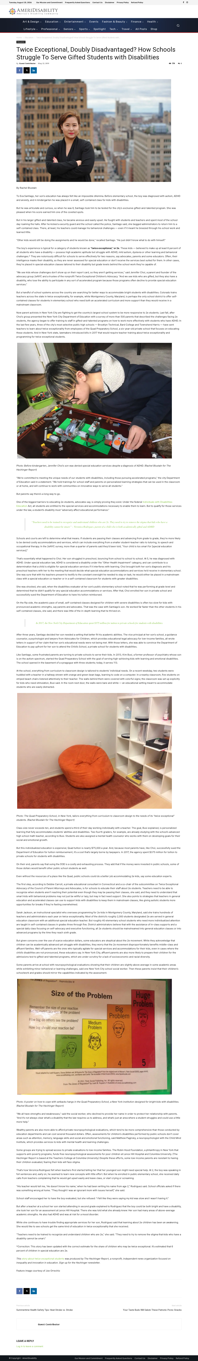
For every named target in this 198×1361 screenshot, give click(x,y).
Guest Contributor (27, 63)
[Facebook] (183, 2)
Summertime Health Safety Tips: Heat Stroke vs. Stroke (44, 1310)
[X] (27, 70)
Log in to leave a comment (29, 1346)
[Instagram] (187, 2)
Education (29, 37)
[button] (178, 25)
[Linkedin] (34, 70)
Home (19, 37)
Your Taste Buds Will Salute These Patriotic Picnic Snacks (152, 1310)
